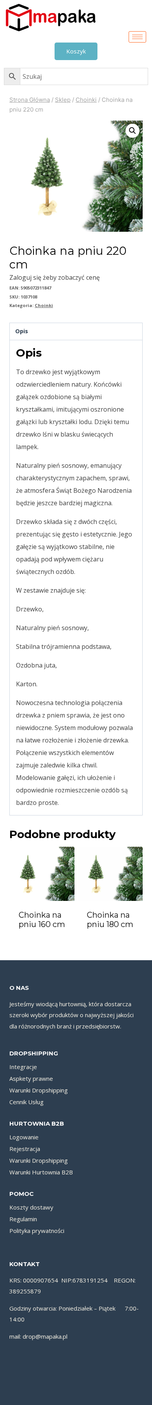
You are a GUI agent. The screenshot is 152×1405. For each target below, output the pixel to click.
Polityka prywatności (36, 1230)
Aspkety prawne (31, 1078)
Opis (21, 331)
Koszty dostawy (31, 1207)
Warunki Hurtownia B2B (41, 1172)
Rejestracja (24, 1149)
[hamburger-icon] (137, 37)
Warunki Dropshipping (38, 1090)
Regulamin (23, 1219)
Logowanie (24, 1137)
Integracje (23, 1067)
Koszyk (76, 51)
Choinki (44, 305)
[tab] (76, 331)
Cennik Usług (26, 1102)
